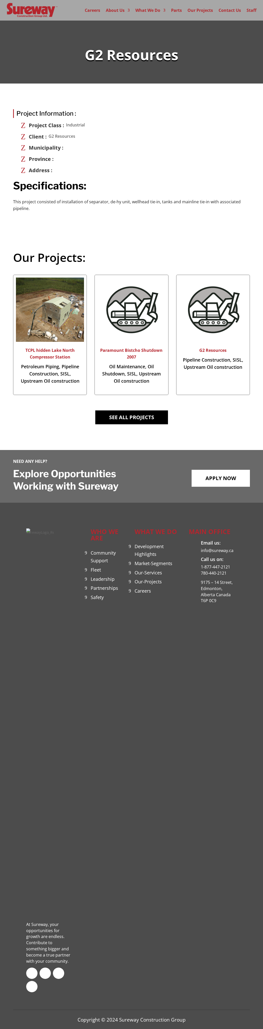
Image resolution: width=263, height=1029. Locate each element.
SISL (65, 374)
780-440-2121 (214, 573)
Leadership (103, 579)
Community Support (103, 557)
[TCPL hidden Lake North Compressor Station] (50, 310)
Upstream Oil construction (50, 381)
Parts (176, 10)
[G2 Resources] (213, 310)
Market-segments (153, 563)
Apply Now (220, 478)
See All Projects (131, 417)
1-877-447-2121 (215, 567)
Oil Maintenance (127, 366)
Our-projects (148, 581)
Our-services (148, 572)
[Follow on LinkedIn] (58, 973)
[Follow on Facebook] (31, 973)
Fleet (96, 570)
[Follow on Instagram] (31, 986)
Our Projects (200, 10)
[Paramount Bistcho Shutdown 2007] (131, 310)
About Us (115, 10)
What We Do (147, 10)
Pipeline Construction (206, 360)
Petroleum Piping (40, 366)
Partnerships (104, 588)
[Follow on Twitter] (45, 973)
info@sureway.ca (217, 550)
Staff (251, 10)
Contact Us (230, 10)
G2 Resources (213, 350)
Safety (97, 597)
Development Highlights (149, 550)
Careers (92, 10)
